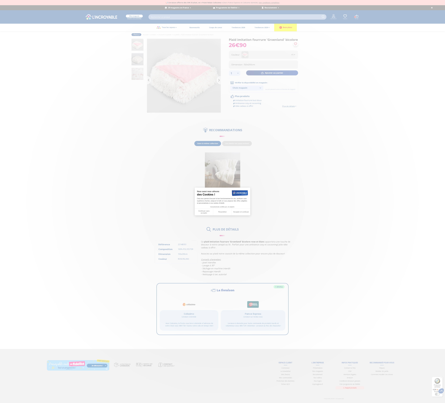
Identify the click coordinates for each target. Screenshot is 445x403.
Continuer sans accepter (204, 212)
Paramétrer (222, 212)
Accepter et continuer (241, 212)
